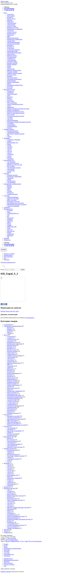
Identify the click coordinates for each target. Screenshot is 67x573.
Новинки (6, 238)
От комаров (10, 123)
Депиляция (10, 159)
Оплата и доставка (9, 253)
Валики (9, 185)
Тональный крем (12, 484)
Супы (8, 460)
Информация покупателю (11, 560)
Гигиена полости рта (13, 163)
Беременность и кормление (14, 29)
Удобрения (7, 207)
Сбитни (9, 136)
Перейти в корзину (6, 571)
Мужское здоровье (12, 72)
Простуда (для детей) (13, 198)
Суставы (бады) (11, 402)
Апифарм (10, 219)
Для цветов (10, 178)
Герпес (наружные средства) (15, 104)
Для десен (10, 119)
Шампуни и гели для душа (14, 164)
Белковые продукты (12, 27)
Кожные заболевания (13, 82)
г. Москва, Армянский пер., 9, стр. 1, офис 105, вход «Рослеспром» (23, 541)
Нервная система (12, 55)
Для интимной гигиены (14, 167)
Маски (9, 144)
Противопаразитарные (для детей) (16, 204)
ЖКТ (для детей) (12, 200)
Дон (8, 215)
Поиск (22, 269)
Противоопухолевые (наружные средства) (19, 122)
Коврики (9, 187)
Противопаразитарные (13, 42)
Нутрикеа (10, 210)
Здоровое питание (9, 129)
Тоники (9, 141)
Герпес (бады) (11, 54)
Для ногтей (10, 154)
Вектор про (10, 218)
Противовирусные (12, 51)
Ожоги (9, 105)
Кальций (9, 76)
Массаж (9, 98)
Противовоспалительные (14, 52)
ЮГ (8, 237)
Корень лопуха (11, 18)
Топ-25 (6, 531)
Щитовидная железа (12, 38)
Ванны (9, 172)
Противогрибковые (12, 120)
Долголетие (10, 30)
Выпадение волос (12, 498)
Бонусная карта (8, 563)
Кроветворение (11, 80)
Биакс (8, 228)
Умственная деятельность (14, 79)
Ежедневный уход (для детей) (15, 203)
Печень (9, 66)
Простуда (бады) (11, 26)
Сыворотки (10, 482)
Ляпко (9, 222)
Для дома (6, 173)
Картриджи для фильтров (14, 176)
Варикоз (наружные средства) (15, 111)
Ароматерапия (11, 125)
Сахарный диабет (12, 61)
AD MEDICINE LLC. (13, 213)
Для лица (9, 147)
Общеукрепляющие (12, 197)
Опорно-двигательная (13, 43)
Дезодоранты (11, 169)
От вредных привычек (13, 49)
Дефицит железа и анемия (14, 73)
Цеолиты (9, 20)
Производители (8, 209)
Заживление (10, 107)
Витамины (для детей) (13, 201)
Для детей (6, 195)
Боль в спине (10, 114)
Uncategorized (7, 324)
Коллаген (9, 88)
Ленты (9, 188)
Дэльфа (9, 225)
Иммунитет (10, 21)
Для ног (9, 156)
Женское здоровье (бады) (14, 70)
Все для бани (10, 166)
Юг (8, 216)
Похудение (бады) (12, 77)
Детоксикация (11, 24)
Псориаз (9, 128)
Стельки (9, 191)
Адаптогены (10, 48)
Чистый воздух (11, 181)
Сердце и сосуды (12, 32)
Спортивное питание (13, 132)
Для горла (10, 358)
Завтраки (9, 453)
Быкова (9, 232)
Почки (9, 67)
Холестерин (10, 35)
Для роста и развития (13, 206)
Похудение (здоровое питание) (15, 133)
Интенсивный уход (12, 142)
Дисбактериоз (11, 41)
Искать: (3, 269)
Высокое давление (12, 63)
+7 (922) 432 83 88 (11, 538)
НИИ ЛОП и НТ (12, 226)
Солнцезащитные (12, 126)
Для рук (9, 153)
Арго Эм (9, 229)
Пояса (9, 189)
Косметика (7, 138)
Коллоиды (10, 17)
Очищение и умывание (13, 139)
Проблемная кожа (12, 94)
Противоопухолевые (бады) (15, 85)
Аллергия (10, 100)
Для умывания (11, 161)
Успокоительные (11, 57)
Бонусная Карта (8, 256)
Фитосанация (11, 15)
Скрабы (9, 145)
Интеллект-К (10, 231)
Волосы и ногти (11, 74)
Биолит (9, 223)
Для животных (11, 182)
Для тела (9, 151)
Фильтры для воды (12, 175)
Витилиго (10, 97)
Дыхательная (10, 69)
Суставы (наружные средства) (15, 116)
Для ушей (10, 117)
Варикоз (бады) (11, 33)
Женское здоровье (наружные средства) (18, 108)
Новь (8, 212)
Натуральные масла (12, 454)
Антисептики (11, 170)
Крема (5, 547)
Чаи (8, 135)
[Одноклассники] (4, 304)
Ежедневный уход (9, 160)
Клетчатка (10, 86)
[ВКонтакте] (2, 304)
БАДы (5, 545)
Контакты (6, 259)
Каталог (6, 544)
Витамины (10, 45)
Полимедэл (10, 192)
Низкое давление (12, 64)
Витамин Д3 (10, 46)
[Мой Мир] (6, 304)
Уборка (9, 179)
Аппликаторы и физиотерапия (12, 184)
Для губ (9, 150)
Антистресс (10, 14)
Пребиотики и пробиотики (14, 39)
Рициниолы (10, 91)
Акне (8, 95)
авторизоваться (30, 317)
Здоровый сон (11, 58)
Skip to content (4, 1)
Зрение (9, 83)
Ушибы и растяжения (13, 110)
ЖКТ (8, 36)
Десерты (9, 451)
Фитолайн (10, 235)
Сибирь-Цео (10, 234)
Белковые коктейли (12, 130)
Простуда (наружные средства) (15, 113)
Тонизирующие (11, 60)
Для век (9, 148)
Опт (5, 258)
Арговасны (10, 92)
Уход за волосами (12, 102)
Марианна (10, 220)
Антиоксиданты (11, 23)
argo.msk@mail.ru (13, 539)
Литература (7, 240)
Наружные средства (9, 89)
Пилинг (9, 157)
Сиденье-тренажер (12, 194)
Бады (5, 13)
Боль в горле (10, 101)
